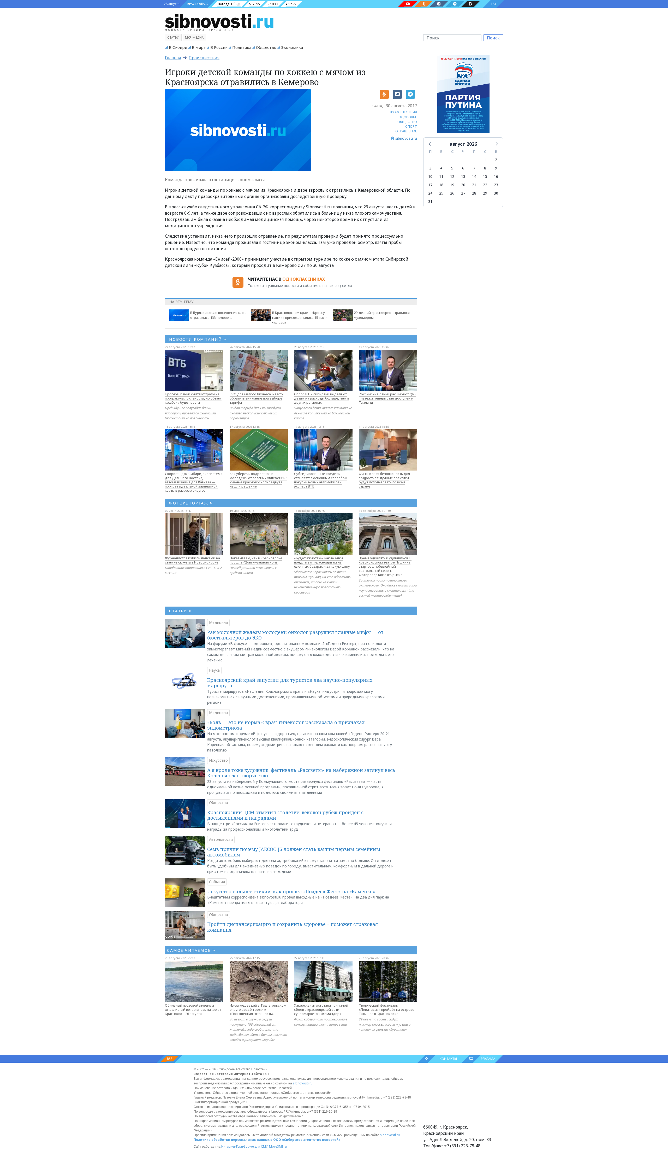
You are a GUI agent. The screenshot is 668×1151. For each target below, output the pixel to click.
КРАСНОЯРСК (197, 4)
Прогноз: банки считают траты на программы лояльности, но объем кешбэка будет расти (193, 398)
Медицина (218, 622)
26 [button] (452, 193)
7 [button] (474, 168)
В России (219, 47)
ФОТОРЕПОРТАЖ (191, 503)
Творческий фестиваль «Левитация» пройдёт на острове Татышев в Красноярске (386, 1009)
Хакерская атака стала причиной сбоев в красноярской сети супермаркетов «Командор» (321, 1009)
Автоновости (221, 839)
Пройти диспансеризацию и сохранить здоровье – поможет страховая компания (292, 927)
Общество (266, 47)
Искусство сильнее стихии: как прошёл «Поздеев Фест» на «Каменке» (291, 891)
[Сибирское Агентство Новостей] (219, 21)
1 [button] (485, 159)
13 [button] (463, 176)
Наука (214, 670)
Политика (241, 47)
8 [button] (485, 168)
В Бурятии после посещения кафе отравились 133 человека (218, 315)
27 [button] (463, 193)
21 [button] (474, 184)
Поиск (493, 38)
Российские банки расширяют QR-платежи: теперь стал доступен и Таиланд (387, 398)
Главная (173, 58)
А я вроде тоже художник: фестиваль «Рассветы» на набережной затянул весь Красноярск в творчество (301, 773)
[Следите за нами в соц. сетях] (407, 4)
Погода (223, 4)
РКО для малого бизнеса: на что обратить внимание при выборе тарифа (256, 398)
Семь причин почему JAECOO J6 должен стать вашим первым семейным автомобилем (293, 852)
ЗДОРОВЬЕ (408, 117)
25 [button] (441, 193)
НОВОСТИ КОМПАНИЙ (197, 339)
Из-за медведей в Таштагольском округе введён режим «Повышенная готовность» (258, 1009)
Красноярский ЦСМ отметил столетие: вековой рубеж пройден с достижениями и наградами (285, 815)
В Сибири (178, 47)
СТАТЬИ (180, 610)
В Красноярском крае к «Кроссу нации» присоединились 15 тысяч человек (300, 317)
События (217, 881)
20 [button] (463, 184)
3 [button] (430, 168)
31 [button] (430, 201)
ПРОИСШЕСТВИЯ (403, 112)
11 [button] (441, 176)
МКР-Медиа (194, 37)
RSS (169, 1058)
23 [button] (496, 184)
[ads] (463, 95)
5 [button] (452, 168)
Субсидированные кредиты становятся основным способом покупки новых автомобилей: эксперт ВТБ (320, 480)
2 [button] (496, 159)
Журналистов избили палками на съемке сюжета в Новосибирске (192, 560)
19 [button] (452, 184)
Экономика (292, 47)
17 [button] (430, 184)
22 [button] (485, 184)
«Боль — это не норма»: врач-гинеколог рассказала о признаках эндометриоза (286, 725)
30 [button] (496, 193)
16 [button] (496, 176)
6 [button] (463, 168)
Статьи (173, 37)
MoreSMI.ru (278, 1146)
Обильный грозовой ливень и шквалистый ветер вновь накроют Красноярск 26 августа (193, 1009)
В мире (199, 47)
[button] (430, 144)
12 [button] (452, 176)
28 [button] (474, 193)
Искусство (218, 760)
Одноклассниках (303, 279)
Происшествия (204, 58)
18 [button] (441, 184)
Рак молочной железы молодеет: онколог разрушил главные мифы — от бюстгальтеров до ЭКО (295, 635)
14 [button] (474, 176)
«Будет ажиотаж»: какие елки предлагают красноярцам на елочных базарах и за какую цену (322, 562)
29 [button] (485, 193)
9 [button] (496, 168)
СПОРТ (411, 126)
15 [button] (485, 176)
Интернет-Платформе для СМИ (244, 1146)
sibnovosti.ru (303, 1083)
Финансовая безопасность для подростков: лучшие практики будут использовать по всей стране (384, 480)
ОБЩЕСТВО (407, 121)
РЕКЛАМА (488, 1058)
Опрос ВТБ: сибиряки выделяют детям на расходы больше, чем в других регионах (321, 398)
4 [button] (441, 168)
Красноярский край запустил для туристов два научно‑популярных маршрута (289, 683)
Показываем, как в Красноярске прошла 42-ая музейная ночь (256, 560)
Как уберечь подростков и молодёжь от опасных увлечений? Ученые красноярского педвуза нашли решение (258, 480)
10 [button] (430, 176)
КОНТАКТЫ (448, 1058)
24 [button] (430, 193)
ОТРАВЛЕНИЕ (406, 131)
